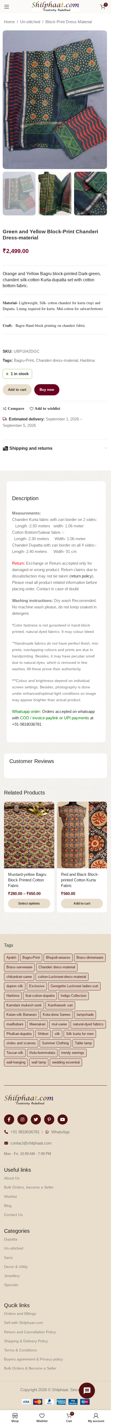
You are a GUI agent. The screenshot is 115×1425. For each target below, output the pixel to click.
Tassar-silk (14, 1053)
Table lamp (83, 1043)
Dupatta (10, 1239)
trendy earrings (72, 1053)
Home (9, 21)
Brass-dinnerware (89, 958)
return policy (81, 576)
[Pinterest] (49, 1119)
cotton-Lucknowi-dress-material (62, 977)
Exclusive (36, 986)
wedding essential (66, 1062)
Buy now (47, 390)
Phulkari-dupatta (19, 1034)
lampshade (85, 1015)
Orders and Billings (20, 1313)
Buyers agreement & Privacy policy (33, 1359)
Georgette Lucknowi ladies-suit (74, 986)
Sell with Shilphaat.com (23, 1322)
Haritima (87, 360)
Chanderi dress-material (57, 360)
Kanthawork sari (60, 1005)
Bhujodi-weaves (58, 958)
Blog (7, 1205)
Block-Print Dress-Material (68, 21)
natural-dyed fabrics (88, 1024)
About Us (12, 1178)
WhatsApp (60, 1132)
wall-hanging (15, 1062)
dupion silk (14, 986)
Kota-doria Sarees (57, 1015)
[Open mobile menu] (6, 6)
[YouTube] (62, 1119)
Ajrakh (11, 958)
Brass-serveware (19, 967)
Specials (11, 1285)
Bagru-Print (24, 360)
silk (57, 1034)
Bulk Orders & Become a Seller (30, 1368)
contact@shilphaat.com (31, 1143)
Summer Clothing (55, 1043)
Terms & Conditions (20, 1350)
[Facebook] (9, 1119)
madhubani (14, 1024)
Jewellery (12, 1276)
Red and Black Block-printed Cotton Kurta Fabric (80, 880)
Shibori (43, 1034)
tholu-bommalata (42, 1053)
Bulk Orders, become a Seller (29, 1187)
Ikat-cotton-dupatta (40, 996)
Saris (8, 1257)
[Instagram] (22, 1119)
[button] (82, 903)
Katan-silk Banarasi (21, 1015)
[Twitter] (36, 1119)
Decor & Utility (16, 1267)
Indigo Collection (73, 996)
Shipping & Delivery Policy (26, 1341)
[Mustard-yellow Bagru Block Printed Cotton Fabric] (29, 835)
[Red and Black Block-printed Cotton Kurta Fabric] (82, 835)
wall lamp (39, 1062)
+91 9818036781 (25, 1132)
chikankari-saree (19, 977)
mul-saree (59, 1024)
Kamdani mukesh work (24, 1005)
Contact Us (13, 1215)
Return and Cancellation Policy (30, 1332)
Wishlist (10, 1196)
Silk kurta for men (80, 1034)
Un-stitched (30, 21)
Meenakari (37, 1024)
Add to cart (17, 390)
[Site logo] (56, 6)
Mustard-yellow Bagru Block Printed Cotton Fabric (27, 880)
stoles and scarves (21, 1043)
